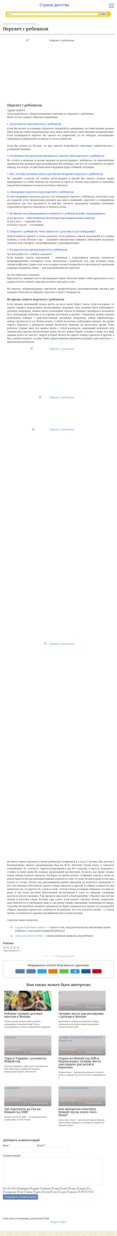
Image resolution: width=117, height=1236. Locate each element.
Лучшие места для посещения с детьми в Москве (81, 1015)
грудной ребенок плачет (30, 927)
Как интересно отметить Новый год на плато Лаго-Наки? (78, 1112)
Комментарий (11, 1155)
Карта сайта (58, 1221)
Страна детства (54, 5)
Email (41, 1145)
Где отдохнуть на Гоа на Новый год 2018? (22, 1110)
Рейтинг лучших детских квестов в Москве (23, 1015)
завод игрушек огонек (29, 935)
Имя (6, 1145)
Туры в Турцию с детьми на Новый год (25, 1060)
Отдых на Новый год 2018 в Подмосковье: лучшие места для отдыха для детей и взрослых (79, 1063)
